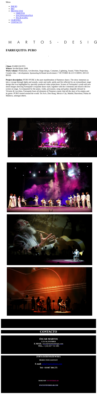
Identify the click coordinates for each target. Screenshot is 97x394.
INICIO (14, 6)
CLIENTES (16, 20)
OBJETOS (20, 13)
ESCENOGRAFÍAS (24, 15)
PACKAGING (22, 18)
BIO (12, 9)
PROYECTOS (17, 11)
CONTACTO (16, 22)
